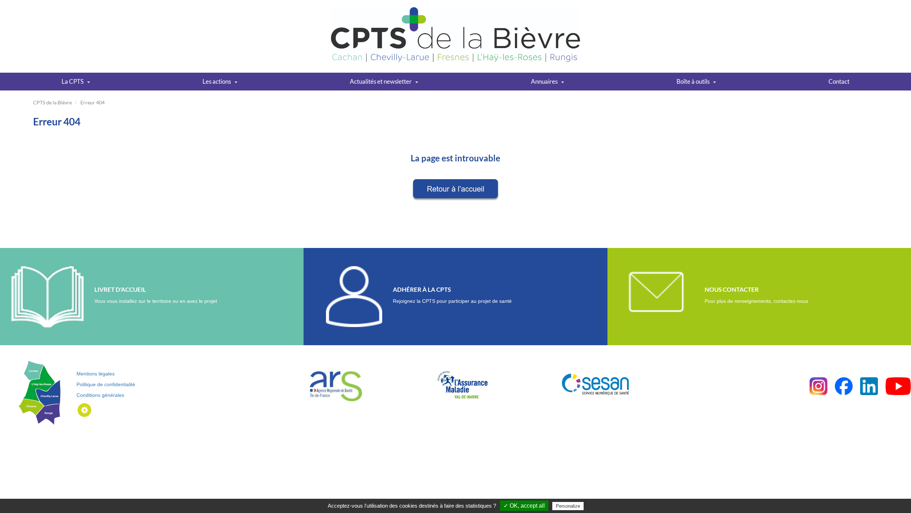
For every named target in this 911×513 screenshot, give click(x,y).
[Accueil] (455, 34)
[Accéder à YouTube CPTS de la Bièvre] (898, 386)
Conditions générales (100, 395)
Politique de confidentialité (106, 384)
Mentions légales (96, 374)
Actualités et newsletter (381, 81)
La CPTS (73, 81)
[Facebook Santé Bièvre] (844, 386)
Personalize (568, 506)
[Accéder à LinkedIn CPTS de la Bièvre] (869, 386)
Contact (838, 81)
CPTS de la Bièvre (52, 102)
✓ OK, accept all (524, 506)
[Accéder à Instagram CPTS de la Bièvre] (818, 386)
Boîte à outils (693, 81)
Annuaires (544, 81)
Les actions (216, 81)
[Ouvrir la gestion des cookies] (85, 409)
